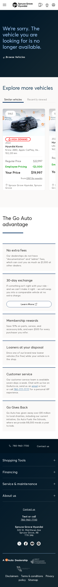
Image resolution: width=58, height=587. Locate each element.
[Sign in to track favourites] (40, 113)
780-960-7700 (29, 519)
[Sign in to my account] (53, 5)
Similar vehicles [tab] (13, 99)
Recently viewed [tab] (37, 99)
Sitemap (33, 580)
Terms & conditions (32, 576)
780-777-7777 (21, 389)
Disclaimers (11, 576)
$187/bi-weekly (34, 178)
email (35, 386)
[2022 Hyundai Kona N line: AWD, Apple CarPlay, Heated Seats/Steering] (24, 122)
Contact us (29, 509)
